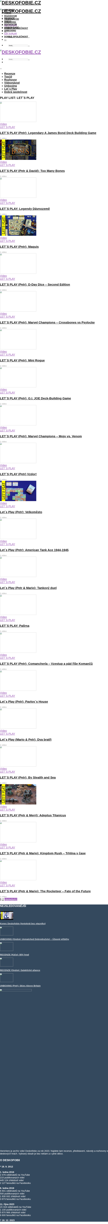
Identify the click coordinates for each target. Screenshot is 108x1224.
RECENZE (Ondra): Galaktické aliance (20, 970)
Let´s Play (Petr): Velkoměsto (21, 512)
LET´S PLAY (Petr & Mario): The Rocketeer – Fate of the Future (45, 891)
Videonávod (11, 27)
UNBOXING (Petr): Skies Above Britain (20, 985)
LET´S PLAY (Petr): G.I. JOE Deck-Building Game (35, 398)
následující (10, 899)
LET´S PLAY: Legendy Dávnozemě (25, 208)
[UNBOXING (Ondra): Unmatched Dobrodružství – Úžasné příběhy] (6, 934)
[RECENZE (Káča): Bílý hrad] (6, 950)
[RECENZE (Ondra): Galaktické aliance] (6, 965)
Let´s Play (10, 33)
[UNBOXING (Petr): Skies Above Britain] (6, 981)
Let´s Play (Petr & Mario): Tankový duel (28, 588)
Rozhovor (10, 16)
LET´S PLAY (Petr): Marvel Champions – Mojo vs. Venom (41, 436)
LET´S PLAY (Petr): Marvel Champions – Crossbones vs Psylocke (47, 322)
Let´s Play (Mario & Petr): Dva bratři (25, 739)
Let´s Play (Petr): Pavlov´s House (24, 701)
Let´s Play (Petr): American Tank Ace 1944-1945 (34, 550)
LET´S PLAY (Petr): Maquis (19, 246)
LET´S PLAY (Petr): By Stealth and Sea (28, 777)
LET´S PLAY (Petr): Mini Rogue (22, 360)
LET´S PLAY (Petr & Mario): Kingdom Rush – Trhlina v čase (43, 853)
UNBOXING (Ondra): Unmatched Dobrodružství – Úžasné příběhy (34, 939)
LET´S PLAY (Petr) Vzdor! (18, 474)
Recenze (9, 18)
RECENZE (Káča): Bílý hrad (14, 954)
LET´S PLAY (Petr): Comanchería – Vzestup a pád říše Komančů (46, 663)
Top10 (7, 21)
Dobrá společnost (16, 36)
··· (5, 39)
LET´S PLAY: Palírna (14, 625)
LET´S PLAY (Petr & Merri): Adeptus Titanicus (33, 815)
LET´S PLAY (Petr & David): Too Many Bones (32, 171)
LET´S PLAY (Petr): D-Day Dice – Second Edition (35, 284)
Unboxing (10, 30)
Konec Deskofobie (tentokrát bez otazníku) (23, 923)
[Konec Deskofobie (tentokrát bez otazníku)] (6, 918)
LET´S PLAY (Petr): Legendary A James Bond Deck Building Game (48, 133)
